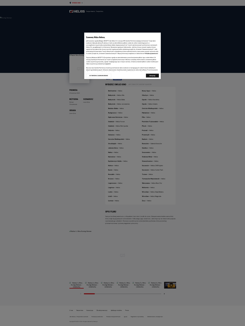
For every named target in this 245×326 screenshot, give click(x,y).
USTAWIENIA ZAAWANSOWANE (98, 75)
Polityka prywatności (151, 53)
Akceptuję (152, 75)
